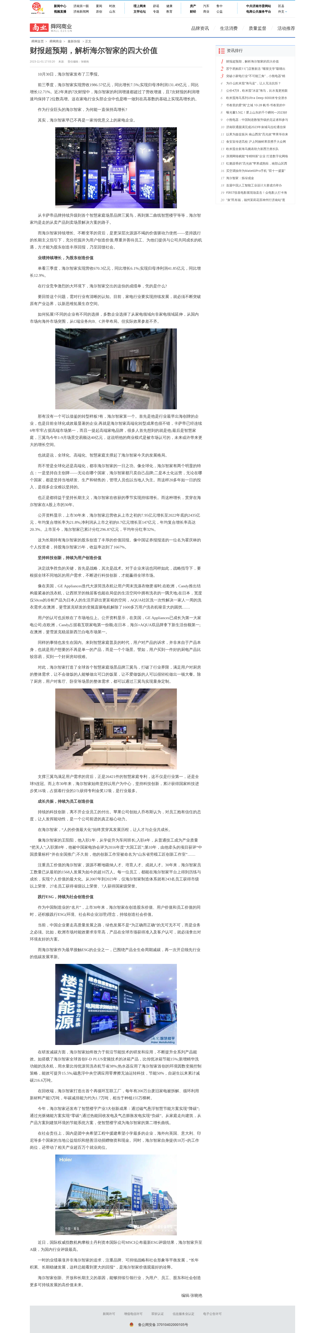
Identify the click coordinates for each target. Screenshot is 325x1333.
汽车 (206, 6)
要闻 (99, 6)
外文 (281, 11)
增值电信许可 (133, 1314)
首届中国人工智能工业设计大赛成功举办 (254, 185)
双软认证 (157, 1314)
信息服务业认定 (183, 1314)
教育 (169, 11)
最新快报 (74, 41)
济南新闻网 (81, 11)
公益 (219, 11)
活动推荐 (286, 28)
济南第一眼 (81, 6)
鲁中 (219, 6)
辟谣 (156, 6)
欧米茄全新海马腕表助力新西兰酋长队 (252, 149)
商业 (206, 11)
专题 (156, 11)
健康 (169, 6)
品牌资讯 (200, 28)
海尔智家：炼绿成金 (240, 178)
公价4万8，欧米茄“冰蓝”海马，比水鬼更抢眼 (257, 90)
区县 (281, 6)
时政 (112, 6)
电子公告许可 (212, 1314)
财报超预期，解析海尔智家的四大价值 (252, 61)
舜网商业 (56, 41)
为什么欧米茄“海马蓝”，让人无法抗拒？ (253, 83)
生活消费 (229, 28)
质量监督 (257, 28)
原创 (99, 11)
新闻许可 (109, 1314)
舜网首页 (37, 41)
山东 (112, 11)
